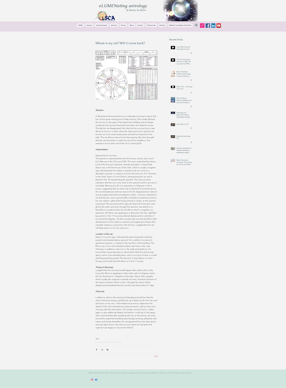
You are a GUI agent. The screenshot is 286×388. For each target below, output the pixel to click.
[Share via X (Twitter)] (102, 350)
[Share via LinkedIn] (107, 350)
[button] (196, 24)
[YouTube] (219, 25)
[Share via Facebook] (97, 350)
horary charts (100, 342)
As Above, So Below (136, 10)
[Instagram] (202, 25)
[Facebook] (208, 25)
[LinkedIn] (213, 25)
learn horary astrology (113, 342)
